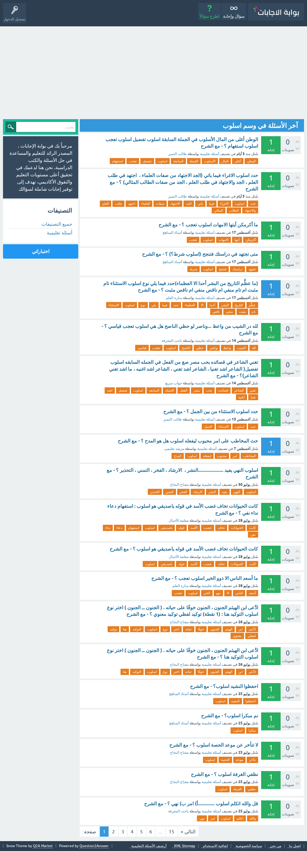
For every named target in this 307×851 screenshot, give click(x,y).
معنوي (237, 636)
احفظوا (251, 701)
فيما (211, 203)
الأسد (194, 528)
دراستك (237, 269)
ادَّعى (252, 629)
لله (254, 348)
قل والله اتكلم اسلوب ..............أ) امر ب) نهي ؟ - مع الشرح (201, 803)
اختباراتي (40, 251)
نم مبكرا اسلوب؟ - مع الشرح (229, 715)
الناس (239, 593)
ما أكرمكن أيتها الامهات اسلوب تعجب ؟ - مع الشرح (208, 224)
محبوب (222, 456)
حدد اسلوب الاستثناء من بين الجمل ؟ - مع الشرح (210, 411)
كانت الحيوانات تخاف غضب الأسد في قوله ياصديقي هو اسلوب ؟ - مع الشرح (184, 549)
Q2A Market (43, 846)
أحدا (212, 305)
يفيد (224, 492)
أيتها (237, 240)
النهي (236, 492)
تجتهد (252, 269)
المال (225, 161)
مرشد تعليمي (174, 449)
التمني (169, 492)
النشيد (235, 701)
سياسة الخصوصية (249, 846)
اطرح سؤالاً (209, 16)
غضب (208, 528)
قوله (181, 528)
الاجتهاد (175, 203)
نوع (143, 305)
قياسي (142, 348)
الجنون (214, 629)
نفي (253, 534)
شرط (193, 269)
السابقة (178, 161)
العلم (105, 203)
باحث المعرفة (172, 341)
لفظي (252, 636)
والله (252, 818)
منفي (229, 311)
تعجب (133, 161)
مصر (196, 390)
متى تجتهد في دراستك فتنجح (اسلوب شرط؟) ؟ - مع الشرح (200, 254)
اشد (109, 390)
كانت (252, 528)
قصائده (223, 390)
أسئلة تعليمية (209, 154)
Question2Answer (94, 846)
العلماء (145, 203)
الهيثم (228, 629)
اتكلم (240, 818)
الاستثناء (114, 305)
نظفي (252, 789)
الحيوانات (237, 528)
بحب (209, 390)
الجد (189, 203)
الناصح (186, 348)
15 (171, 831)
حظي (200, 348)
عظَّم (252, 305)
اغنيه (241, 397)
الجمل (208, 426)
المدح (177, 456)
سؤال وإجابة (234, 16)
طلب (118, 203)
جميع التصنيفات (56, 224)
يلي (153, 305)
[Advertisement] (153, 71)
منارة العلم (174, 298)
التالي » (188, 831)
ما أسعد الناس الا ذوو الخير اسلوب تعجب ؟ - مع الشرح (204, 578)
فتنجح (222, 269)
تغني (253, 390)
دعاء (119, 528)
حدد (253, 203)
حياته (188, 629)
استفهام (117, 161)
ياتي (200, 203)
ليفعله (207, 456)
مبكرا (252, 730)
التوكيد (137, 629)
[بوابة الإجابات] (276, 12)
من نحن (275, 846)
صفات (160, 203)
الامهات (223, 240)
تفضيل (147, 161)
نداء (107, 528)
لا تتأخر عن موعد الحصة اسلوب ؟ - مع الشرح (213, 745)
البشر (225, 305)
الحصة (225, 759)
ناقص (216, 311)
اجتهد (131, 203)
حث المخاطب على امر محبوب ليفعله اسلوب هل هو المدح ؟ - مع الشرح (188, 441)
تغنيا (253, 397)
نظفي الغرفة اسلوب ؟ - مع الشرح (224, 774)
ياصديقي (166, 528)
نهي (201, 818)
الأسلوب (210, 161)
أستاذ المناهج (172, 232)
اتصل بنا (295, 846)
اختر (176, 629)
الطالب (234, 210)
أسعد (252, 593)
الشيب (241, 348)
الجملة (193, 161)
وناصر (213, 348)
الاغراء (224, 203)
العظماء (190, 305)
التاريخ (239, 305)
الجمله (169, 390)
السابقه (154, 390)
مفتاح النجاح (179, 485)
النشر (212, 492)
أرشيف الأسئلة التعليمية (148, 846)
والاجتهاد (250, 210)
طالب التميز (177, 154)
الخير (207, 593)
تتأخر (252, 759)
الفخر (183, 492)
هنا (125, 629)
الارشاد (197, 492)
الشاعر (239, 390)
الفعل (183, 390)
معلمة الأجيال (179, 520)
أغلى (237, 161)
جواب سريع (173, 383)
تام (254, 311)
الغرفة (237, 789)
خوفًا (201, 629)
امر (235, 456)
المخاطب (249, 456)
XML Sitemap (184, 846)
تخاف (221, 528)
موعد (239, 759)
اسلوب (162, 161)
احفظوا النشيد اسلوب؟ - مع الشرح (224, 686)
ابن (240, 629)
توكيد (113, 629)
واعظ (227, 348)
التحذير (154, 492)
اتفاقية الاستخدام (215, 846)
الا (202, 305)
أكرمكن (251, 240)
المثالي (218, 210)
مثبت (242, 311)
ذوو (218, 593)
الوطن (251, 161)
